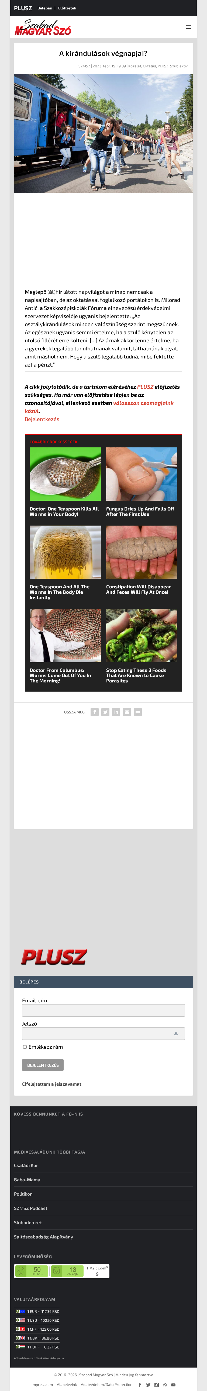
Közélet (134, 66)
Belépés (44, 8)
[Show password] (176, 1033)
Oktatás (149, 66)
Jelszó (29, 1023)
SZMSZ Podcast (30, 1208)
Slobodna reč (28, 1222)
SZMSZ (84, 66)
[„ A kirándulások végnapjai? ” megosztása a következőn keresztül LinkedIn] (116, 712)
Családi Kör (26, 1165)
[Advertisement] (103, 241)
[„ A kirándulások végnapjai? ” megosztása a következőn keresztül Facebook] (94, 712)
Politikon (23, 1193)
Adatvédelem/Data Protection (106, 1384)
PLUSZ (23, 7)
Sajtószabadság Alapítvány (43, 1236)
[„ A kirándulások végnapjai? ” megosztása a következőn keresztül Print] (137, 712)
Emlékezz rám (45, 1046)
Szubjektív (179, 66)
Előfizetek (67, 8)
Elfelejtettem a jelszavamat (51, 1083)
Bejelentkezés (42, 419)
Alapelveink (67, 1384)
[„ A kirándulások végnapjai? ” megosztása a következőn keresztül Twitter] (105, 712)
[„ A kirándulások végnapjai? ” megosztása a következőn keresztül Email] (127, 712)
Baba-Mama (27, 1179)
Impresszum (42, 1384)
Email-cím (34, 1000)
